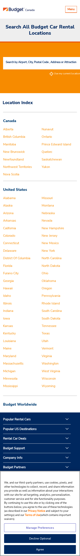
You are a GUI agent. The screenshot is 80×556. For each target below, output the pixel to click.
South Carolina (52, 311)
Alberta (8, 129)
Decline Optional (40, 538)
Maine (7, 348)
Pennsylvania (51, 296)
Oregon (47, 288)
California (9, 228)
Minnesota (10, 379)
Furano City (11, 273)
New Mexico (50, 243)
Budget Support (14, 448)
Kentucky (9, 333)
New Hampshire (53, 228)
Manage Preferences (40, 527)
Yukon (46, 167)
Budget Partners (14, 467)
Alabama (9, 198)
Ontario (47, 137)
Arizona (8, 213)
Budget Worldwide (20, 404)
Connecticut (11, 243)
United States (15, 189)
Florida (7, 266)
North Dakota (51, 266)
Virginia (47, 356)
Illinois (7, 303)
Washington (50, 363)
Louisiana (9, 341)
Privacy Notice (37, 511)
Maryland (9, 356)
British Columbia (14, 137)
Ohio (45, 273)
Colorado (9, 236)
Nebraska (48, 213)
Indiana (8, 311)
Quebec (47, 152)
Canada (9, 120)
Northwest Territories (17, 167)
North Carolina (52, 258)
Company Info (12, 458)
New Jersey (49, 236)
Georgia (8, 281)
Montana (48, 205)
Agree (40, 549)
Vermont (47, 348)
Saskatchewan (52, 159)
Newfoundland (13, 159)
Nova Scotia (11, 174)
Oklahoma (49, 281)
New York (48, 251)
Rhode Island (51, 303)
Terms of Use (32, 515)
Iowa (6, 318)
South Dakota (51, 318)
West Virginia (51, 371)
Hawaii (8, 288)
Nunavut (47, 129)
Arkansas (9, 221)
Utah (45, 341)
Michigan (9, 371)
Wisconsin (49, 379)
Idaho (7, 296)
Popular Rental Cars (17, 419)
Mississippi (10, 386)
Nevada (47, 221)
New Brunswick (14, 152)
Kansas (8, 326)
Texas (46, 333)
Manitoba (9, 144)
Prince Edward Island (56, 144)
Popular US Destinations (20, 429)
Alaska (8, 205)
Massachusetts (13, 363)
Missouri (47, 198)
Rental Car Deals (14, 438)
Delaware (9, 251)
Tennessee (49, 326)
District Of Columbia (16, 258)
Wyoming (48, 386)
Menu (72, 10)
